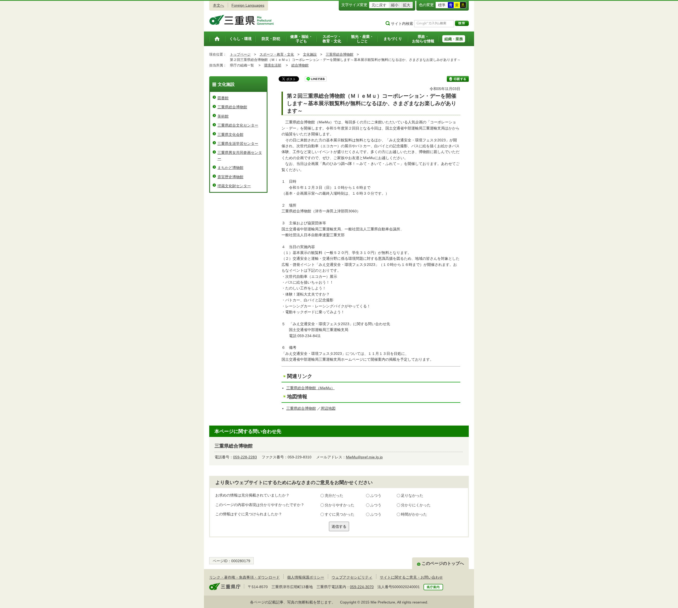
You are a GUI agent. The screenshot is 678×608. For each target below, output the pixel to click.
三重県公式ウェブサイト (241, 20)
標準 (441, 5)
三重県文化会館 (230, 134)
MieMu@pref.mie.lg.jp (364, 457)
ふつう (375, 495)
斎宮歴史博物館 (230, 177)
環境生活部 (272, 65)
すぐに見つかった (339, 514)
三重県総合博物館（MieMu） (310, 388)
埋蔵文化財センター (234, 186)
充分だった (334, 495)
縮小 (394, 5)
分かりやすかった (339, 505)
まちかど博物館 (230, 168)
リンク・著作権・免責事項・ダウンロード (244, 577)
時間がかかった (414, 514)
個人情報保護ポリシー (305, 577)
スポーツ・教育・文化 (277, 54)
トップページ (240, 54)
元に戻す (379, 5)
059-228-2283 (245, 457)
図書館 (223, 98)
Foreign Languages (247, 5)
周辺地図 (328, 408)
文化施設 (310, 54)
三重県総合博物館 (339, 54)
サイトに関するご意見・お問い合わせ (411, 577)
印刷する (458, 79)
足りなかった (412, 495)
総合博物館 (300, 65)
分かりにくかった (416, 505)
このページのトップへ (443, 563)
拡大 (406, 5)
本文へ (218, 5)
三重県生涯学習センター (237, 143)
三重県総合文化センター (237, 125)
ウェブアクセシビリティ (352, 577)
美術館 (223, 116)
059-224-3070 (362, 587)
